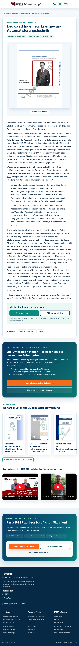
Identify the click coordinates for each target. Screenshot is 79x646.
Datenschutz (68, 642)
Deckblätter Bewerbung (40, 13)
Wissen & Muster (35, 612)
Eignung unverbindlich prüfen (24, 546)
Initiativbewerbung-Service (11, 619)
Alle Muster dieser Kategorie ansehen (18, 460)
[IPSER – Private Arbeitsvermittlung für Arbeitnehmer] (26, 4)
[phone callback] (54, 4)
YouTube (6, 604)
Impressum (59, 642)
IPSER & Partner (60, 612)
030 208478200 (7, 591)
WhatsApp (7, 598)
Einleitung (31, 629)
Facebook (31, 331)
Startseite (6, 13)
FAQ (75, 642)
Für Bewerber (7, 612)
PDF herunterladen (55, 313)
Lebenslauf (32, 626)
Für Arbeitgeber (59, 623)
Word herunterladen (24, 313)
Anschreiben (32, 623)
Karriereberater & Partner (62, 626)
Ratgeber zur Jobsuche (36, 616)
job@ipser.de (6, 594)
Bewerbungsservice (8, 629)
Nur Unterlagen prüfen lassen (39, 390)
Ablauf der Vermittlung (9, 623)
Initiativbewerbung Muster (21, 13)
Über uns (57, 619)
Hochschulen (58, 629)
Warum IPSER (59, 616)
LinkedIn (22, 331)
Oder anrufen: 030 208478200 (39, 552)
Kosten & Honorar (8, 626)
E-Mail (41, 331)
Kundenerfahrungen (9, 633)
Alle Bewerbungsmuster (36, 619)
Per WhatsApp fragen (55, 546)
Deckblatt (31, 633)
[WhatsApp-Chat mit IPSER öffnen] (60, 4)
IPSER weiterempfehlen (62, 633)
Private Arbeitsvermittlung (10, 616)
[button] (65, 4)
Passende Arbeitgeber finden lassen (40, 383)
